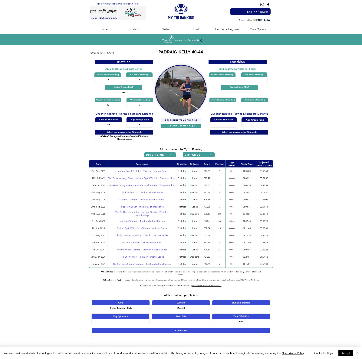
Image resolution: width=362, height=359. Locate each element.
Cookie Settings (323, 353)
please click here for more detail (206, 285)
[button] (135, 29)
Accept (346, 353)
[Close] (357, 353)
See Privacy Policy (293, 353)
